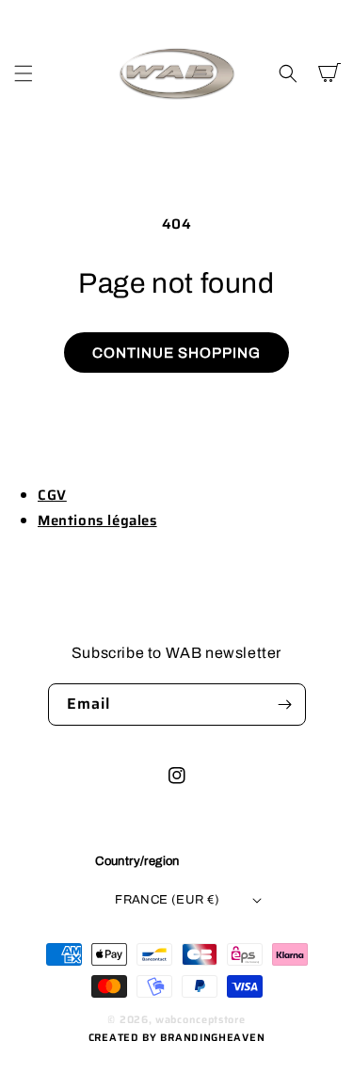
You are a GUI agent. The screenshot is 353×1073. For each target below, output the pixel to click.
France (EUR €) (167, 899)
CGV (52, 495)
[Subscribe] (285, 704)
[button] (23, 73)
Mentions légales (97, 520)
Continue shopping (176, 352)
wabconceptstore (200, 1020)
